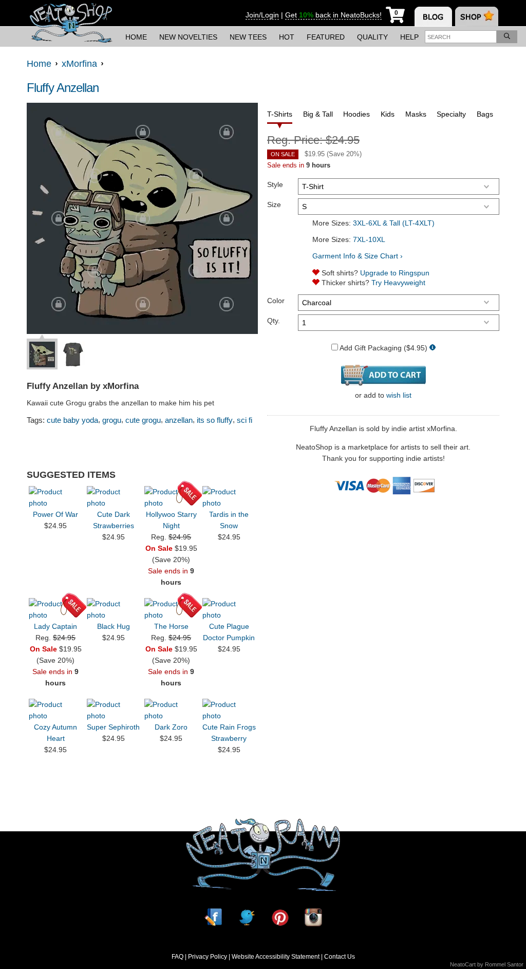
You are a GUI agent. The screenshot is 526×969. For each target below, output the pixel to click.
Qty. (273, 320)
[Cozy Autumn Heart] (55, 710)
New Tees (248, 37)
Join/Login (262, 15)
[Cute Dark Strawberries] (113, 497)
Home (136, 37)
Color (276, 300)
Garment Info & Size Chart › (357, 256)
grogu (111, 420)
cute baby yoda (72, 420)
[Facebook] (213, 917)
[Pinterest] (280, 917)
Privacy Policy (207, 956)
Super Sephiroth (113, 727)
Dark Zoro (171, 727)
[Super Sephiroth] (113, 710)
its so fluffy (215, 420)
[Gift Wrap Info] (432, 348)
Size (274, 204)
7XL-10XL (369, 239)
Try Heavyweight (398, 282)
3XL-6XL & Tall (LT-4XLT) (394, 223)
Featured (326, 37)
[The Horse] (171, 609)
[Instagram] (313, 917)
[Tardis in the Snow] (229, 497)
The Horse (171, 626)
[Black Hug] (113, 609)
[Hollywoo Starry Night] (171, 497)
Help (409, 37)
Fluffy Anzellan (63, 88)
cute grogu (143, 420)
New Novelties (188, 37)
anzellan (179, 420)
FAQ (177, 956)
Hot (286, 37)
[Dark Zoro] (171, 710)
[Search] (507, 36)
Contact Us (339, 956)
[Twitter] (246, 917)
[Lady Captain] (55, 609)
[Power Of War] (55, 497)
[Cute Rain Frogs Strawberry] (229, 710)
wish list (398, 395)
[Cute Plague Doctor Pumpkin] (229, 609)
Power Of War (55, 514)
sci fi (244, 420)
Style (275, 184)
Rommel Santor (504, 964)
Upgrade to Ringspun (394, 273)
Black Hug (113, 626)
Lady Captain (55, 626)
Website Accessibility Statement (276, 956)
